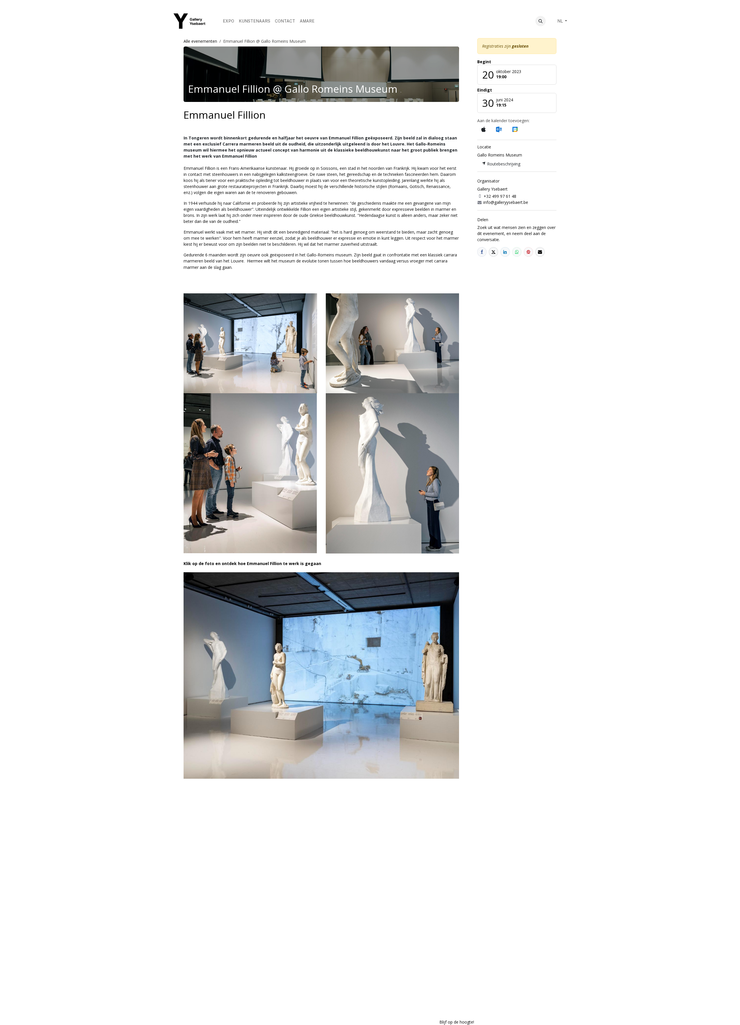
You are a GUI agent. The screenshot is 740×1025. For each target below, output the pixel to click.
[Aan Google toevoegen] (514, 129)
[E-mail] (540, 251)
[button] (540, 21)
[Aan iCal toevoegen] (483, 129)
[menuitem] (228, 21)
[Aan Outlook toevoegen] (499, 129)
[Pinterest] (528, 251)
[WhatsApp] (516, 251)
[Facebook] (481, 251)
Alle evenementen (200, 41)
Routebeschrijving (503, 164)
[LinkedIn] (505, 251)
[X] (493, 251)
